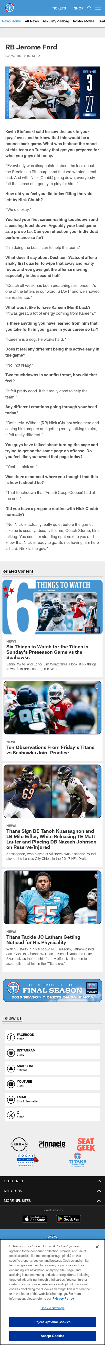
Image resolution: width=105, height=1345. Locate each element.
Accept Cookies (52, 1336)
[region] (52, 1292)
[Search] (89, 8)
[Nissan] (19, 1145)
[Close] (97, 1246)
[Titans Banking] (52, 1145)
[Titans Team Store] (77, 1160)
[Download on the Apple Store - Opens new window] (35, 1219)
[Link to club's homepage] (10, 6)
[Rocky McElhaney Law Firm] (27, 1160)
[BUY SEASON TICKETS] (52, 990)
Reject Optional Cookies (52, 1322)
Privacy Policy (63, 1298)
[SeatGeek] (85, 1145)
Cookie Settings (52, 1308)
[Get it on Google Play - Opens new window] (68, 1221)
